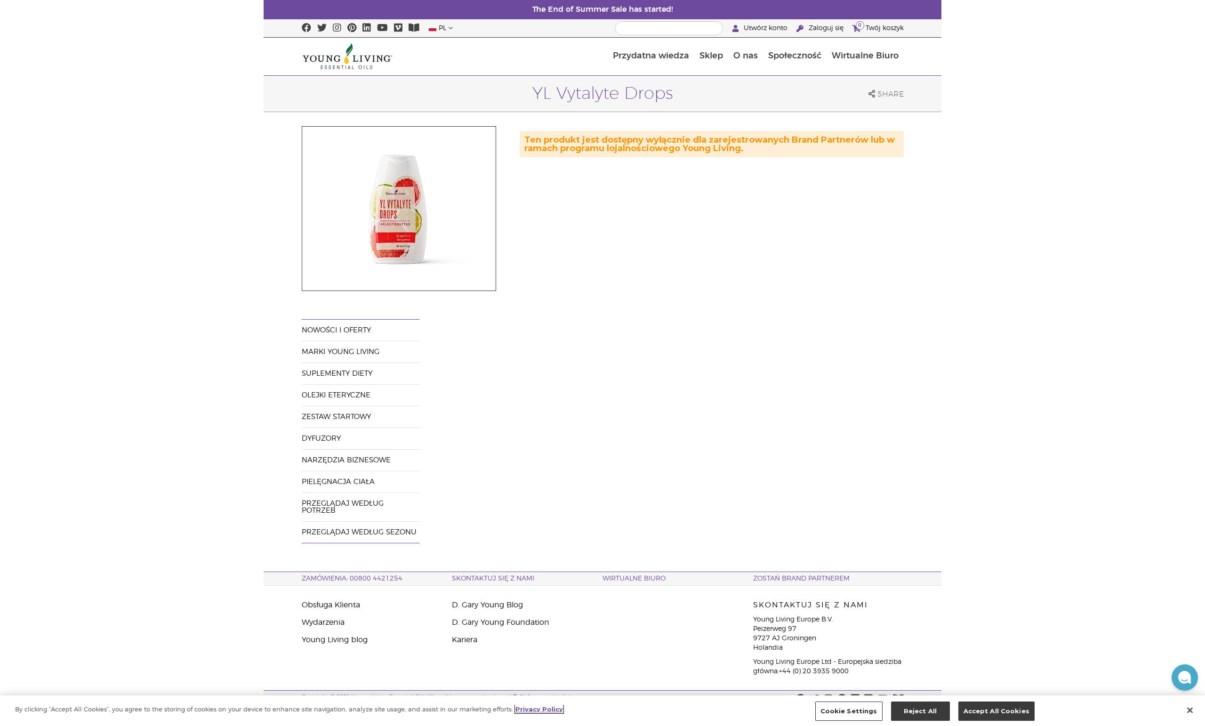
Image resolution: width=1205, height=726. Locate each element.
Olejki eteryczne (336, 395)
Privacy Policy (539, 709)
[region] (602, 710)
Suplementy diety (337, 373)
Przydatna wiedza (651, 56)
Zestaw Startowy (336, 416)
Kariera (464, 640)
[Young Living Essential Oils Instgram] (337, 28)
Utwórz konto (765, 28)
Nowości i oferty (336, 330)
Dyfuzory (321, 438)
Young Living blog (335, 640)
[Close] (1190, 710)
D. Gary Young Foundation (500, 622)
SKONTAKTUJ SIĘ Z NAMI (493, 578)
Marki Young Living (340, 351)
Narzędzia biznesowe (346, 460)
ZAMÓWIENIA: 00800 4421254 (352, 578)
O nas (745, 56)
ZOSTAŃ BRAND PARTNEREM (801, 578)
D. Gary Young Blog (487, 605)
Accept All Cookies (996, 711)
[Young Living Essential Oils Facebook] (306, 28)
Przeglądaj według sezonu (359, 532)
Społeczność (794, 56)
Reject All (920, 711)
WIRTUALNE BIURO (634, 578)
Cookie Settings (848, 711)
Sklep (711, 56)
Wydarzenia (323, 622)
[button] (1185, 677)
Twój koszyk (881, 27)
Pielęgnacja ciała (338, 481)
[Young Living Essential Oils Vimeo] (398, 28)
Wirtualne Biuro (865, 56)
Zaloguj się (826, 28)
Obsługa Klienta (331, 605)
